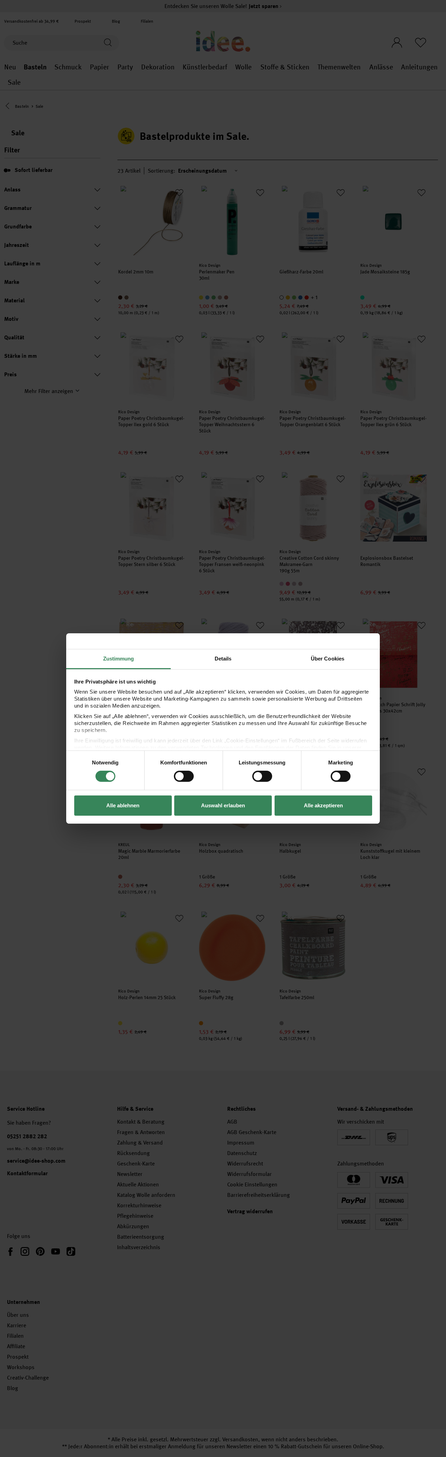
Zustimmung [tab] (118, 659)
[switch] (184, 776)
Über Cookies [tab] (327, 659)
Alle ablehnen (122, 805)
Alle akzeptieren (323, 805)
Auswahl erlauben (223, 805)
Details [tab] (223, 659)
